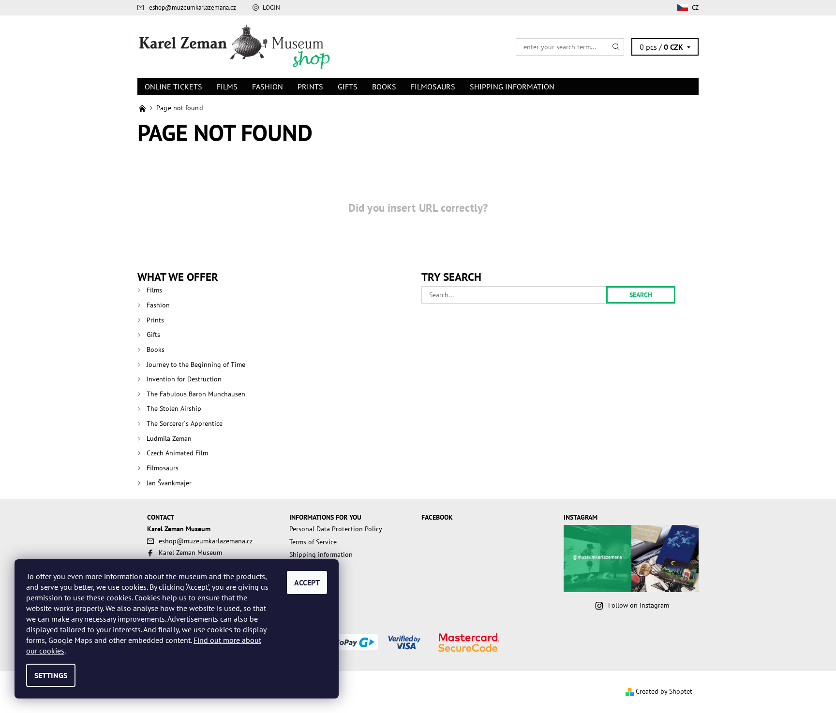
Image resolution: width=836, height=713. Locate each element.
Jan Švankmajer (169, 483)
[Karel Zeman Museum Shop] (234, 46)
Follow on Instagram (638, 605)
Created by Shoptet (664, 691)
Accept (307, 582)
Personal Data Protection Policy (335, 528)
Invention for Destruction (184, 379)
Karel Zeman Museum (190, 552)
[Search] (616, 47)
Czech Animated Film (177, 453)
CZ (695, 7)
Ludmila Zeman (169, 438)
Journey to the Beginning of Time (196, 364)
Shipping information (512, 86)
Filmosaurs (433, 86)
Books (384, 86)
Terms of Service (313, 542)
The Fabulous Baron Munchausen (196, 394)
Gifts (348, 86)
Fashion (267, 86)
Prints (310, 86)
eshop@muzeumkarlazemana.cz (192, 7)
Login (271, 7)
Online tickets (173, 86)
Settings (50, 675)
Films (227, 86)
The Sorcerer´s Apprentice (185, 423)
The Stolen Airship (174, 408)
